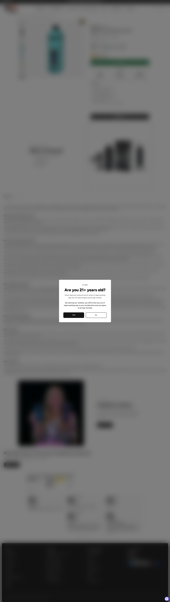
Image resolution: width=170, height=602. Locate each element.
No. (96, 315)
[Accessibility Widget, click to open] (167, 599)
